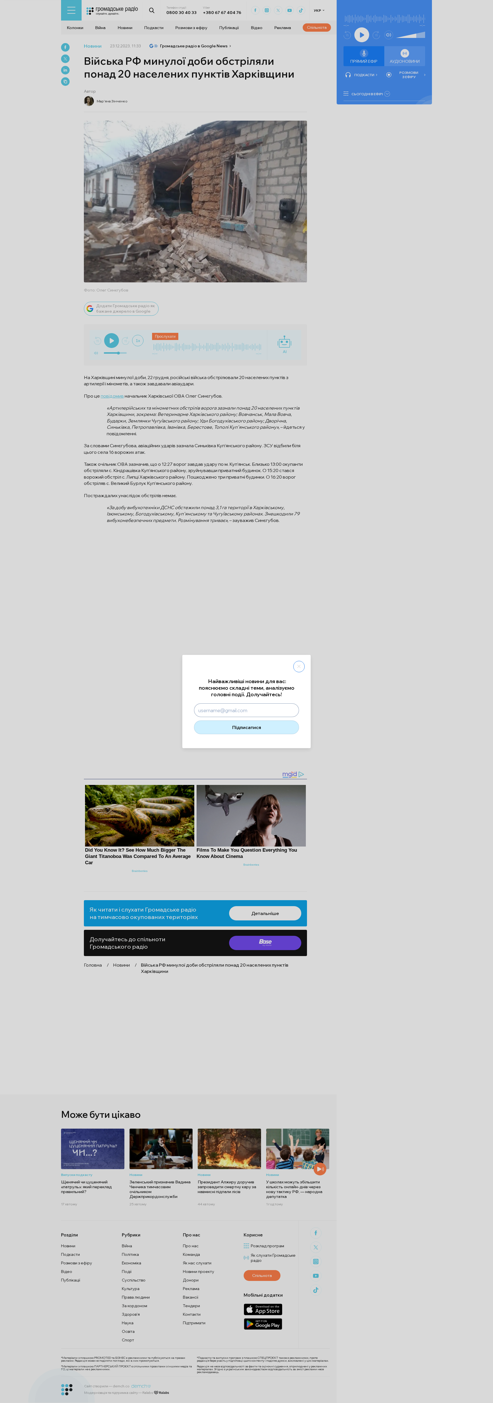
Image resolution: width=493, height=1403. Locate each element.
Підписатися (246, 727)
